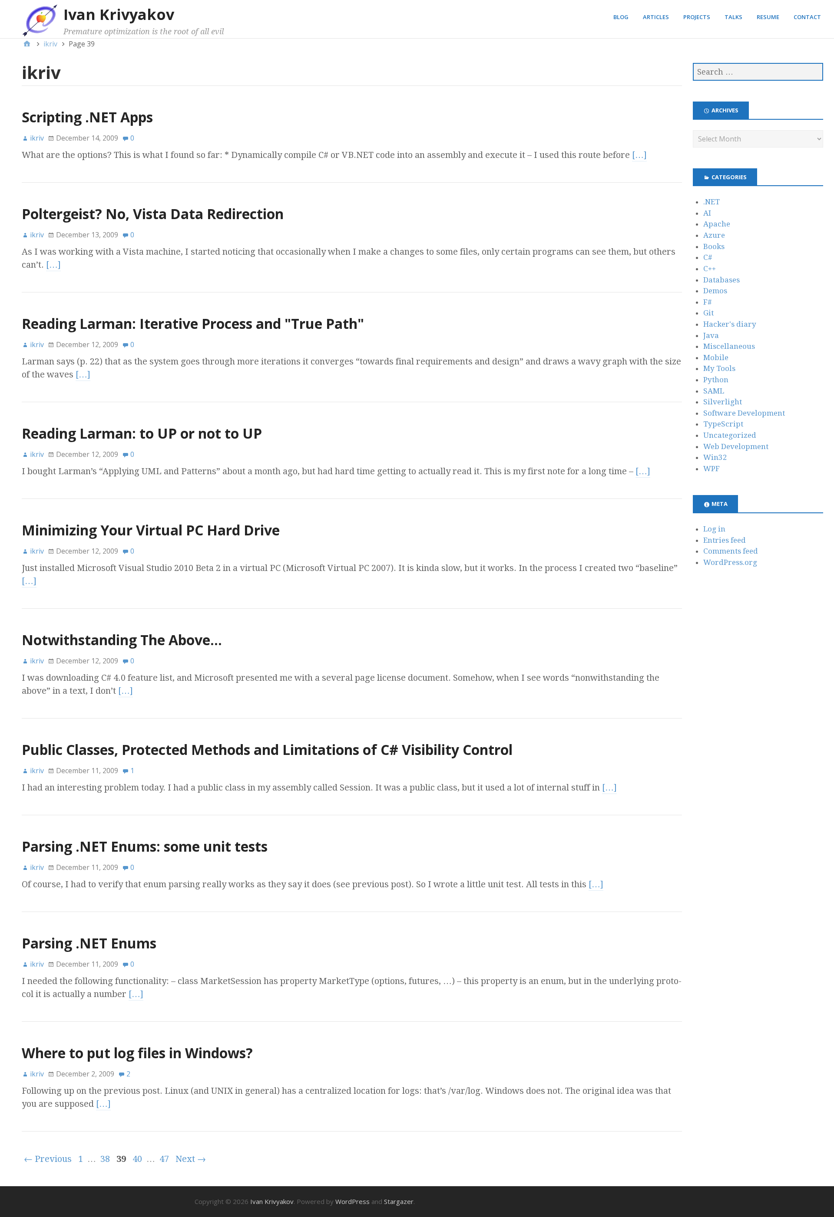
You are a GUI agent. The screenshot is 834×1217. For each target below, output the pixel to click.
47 (164, 1159)
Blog (621, 17)
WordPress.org (730, 562)
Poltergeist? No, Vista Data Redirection (153, 213)
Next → (190, 1159)
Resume (768, 17)
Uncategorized (729, 435)
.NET (711, 201)
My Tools (719, 368)
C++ (709, 268)
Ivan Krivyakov (118, 14)
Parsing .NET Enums (89, 943)
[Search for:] (758, 72)
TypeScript (723, 424)
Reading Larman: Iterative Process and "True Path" (193, 323)
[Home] (27, 44)
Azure (714, 235)
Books (714, 246)
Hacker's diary (729, 324)
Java (711, 335)
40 (137, 1159)
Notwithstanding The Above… (122, 639)
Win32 (715, 457)
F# (707, 302)
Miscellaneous (729, 346)
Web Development (735, 446)
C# (707, 257)
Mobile (715, 357)
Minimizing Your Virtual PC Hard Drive (151, 530)
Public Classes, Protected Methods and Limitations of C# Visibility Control (267, 749)
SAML (713, 391)
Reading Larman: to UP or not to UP (142, 433)
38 (105, 1159)
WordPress (352, 1201)
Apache (716, 224)
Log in (714, 529)
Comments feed (730, 551)
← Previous (48, 1159)
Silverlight (722, 401)
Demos (715, 290)
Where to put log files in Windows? (137, 1052)
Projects (696, 17)
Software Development (744, 413)
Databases (721, 280)
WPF (711, 468)
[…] (639, 155)
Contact (807, 17)
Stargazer (399, 1201)
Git (708, 312)
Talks (733, 17)
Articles (656, 17)
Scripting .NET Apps (87, 117)
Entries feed (724, 540)
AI (707, 213)
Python (715, 379)
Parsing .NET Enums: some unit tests (145, 846)
